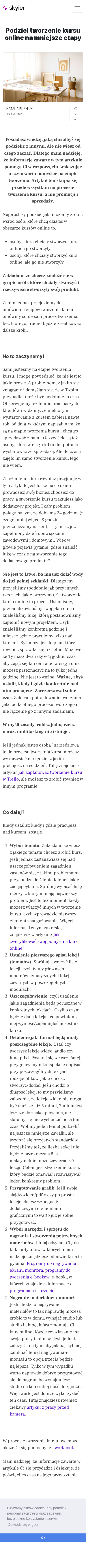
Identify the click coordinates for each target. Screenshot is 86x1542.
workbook (64, 1448)
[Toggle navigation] (77, 8)
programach (22, 1291)
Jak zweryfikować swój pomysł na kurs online (44, 941)
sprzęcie (45, 1291)
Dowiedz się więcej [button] (23, 1524)
